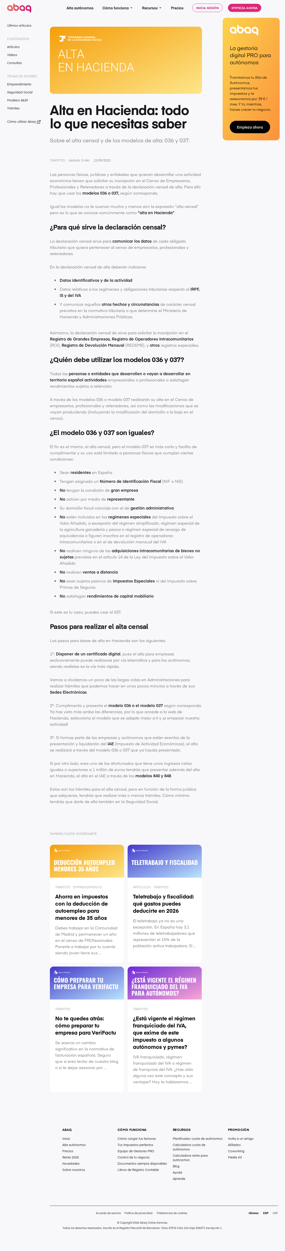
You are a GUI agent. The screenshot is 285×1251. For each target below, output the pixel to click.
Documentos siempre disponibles (142, 1163)
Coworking (236, 1151)
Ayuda (177, 1172)
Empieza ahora (245, 8)
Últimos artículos (19, 25)
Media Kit (235, 1157)
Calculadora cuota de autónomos (189, 1146)
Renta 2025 (70, 1157)
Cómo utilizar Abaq (22, 121)
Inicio (66, 1138)
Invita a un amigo (241, 1138)
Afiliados (234, 1144)
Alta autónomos (80, 7)
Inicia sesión (207, 8)
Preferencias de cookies (172, 1213)
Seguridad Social (20, 92)
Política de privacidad (138, 1213)
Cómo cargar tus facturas (137, 1138)
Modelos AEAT (17, 100)
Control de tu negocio (134, 1157)
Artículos (13, 46)
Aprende (179, 1178)
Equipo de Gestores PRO (136, 1151)
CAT (275, 1213)
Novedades (70, 1163)
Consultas (14, 62)
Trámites (13, 108)
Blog (176, 1166)
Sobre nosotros (73, 1169)
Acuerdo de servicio (108, 1213)
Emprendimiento (19, 84)
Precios (177, 7)
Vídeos (12, 54)
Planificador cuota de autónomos (197, 1138)
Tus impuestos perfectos (135, 1144)
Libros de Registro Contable (138, 1169)
